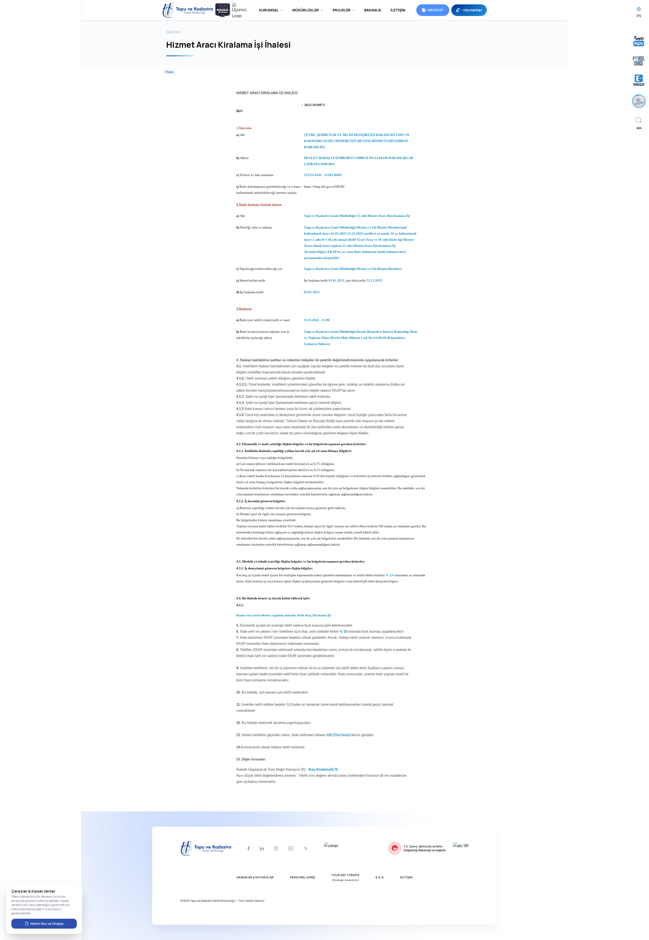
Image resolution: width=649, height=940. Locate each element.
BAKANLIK (372, 10)
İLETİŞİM (397, 10)
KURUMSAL (269, 10)
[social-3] (276, 849)
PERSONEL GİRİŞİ (302, 877)
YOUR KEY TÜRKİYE (345, 877)
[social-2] (262, 849)
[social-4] (291, 849)
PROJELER (342, 10)
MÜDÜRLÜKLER (305, 10)
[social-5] (306, 849)
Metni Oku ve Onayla (47, 923)
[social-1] (248, 849)
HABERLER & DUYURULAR (255, 877)
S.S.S (379, 877)
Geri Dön (173, 31)
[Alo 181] (482, 849)
